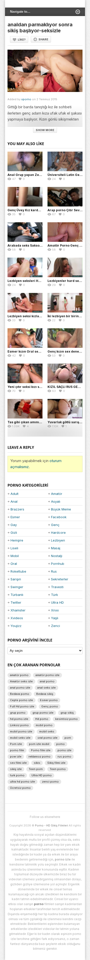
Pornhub (57, 564)
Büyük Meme (61, 509)
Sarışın (15, 579)
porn (67, 737)
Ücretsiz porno (20, 788)
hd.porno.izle (19, 719)
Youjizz (16, 626)
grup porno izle (43, 712)
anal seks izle (46, 687)
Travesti (57, 587)
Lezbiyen (58, 540)
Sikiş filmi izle (56, 763)
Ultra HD (57, 602)
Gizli (13, 532)
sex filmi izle (18, 763)
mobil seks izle (20, 737)
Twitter (15, 602)
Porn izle (16, 744)
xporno (26, 99)
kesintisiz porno (66, 719)
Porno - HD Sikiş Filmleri (51, 825)
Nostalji (56, 556)
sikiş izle (16, 769)
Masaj (55, 548)
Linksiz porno (19, 725)
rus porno (64, 756)
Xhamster (18, 610)
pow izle (16, 756)
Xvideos (16, 618)
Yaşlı (54, 618)
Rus (54, 571)
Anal (14, 501)
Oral (13, 564)
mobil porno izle (21, 731)
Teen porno (58, 769)
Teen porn (36, 769)
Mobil (14, 556)
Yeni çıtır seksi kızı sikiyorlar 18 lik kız (37, 387)
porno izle (65, 750)
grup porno (18, 712)
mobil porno (44, 725)
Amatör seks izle (21, 681)
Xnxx (55, 610)
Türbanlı (16, 595)
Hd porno (41, 719)
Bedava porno (19, 694)
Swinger (16, 587)
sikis (37, 763)
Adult (14, 494)
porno (60, 744)
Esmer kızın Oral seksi (25, 351)
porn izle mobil (39, 744)
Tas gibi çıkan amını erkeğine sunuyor (38, 422)
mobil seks (46, 731)
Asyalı (55, 501)
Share (43, 39)
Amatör (56, 494)
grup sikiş (67, 712)
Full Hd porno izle (22, 706)
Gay (13, 525)
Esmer (15, 517)
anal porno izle (20, 687)
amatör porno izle (48, 675)
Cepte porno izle (21, 700)
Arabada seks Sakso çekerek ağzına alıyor (41, 245)
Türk (54, 595)
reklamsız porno (39, 756)
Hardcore (58, 532)
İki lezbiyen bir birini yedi (67, 316)
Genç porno (49, 706)
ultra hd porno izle (22, 781)
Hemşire (16, 540)
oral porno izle (48, 737)
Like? (22, 39)
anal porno (47, 681)
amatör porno (19, 675)
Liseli (14, 548)
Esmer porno (49, 700)
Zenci (55, 626)
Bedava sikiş (44, 694)
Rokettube (18, 571)
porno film (17, 750)
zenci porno (50, 781)
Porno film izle (40, 750)
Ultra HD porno (42, 775)
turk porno (17, 775)
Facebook (58, 517)
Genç (55, 525)
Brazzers (17, 509)
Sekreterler (59, 579)
